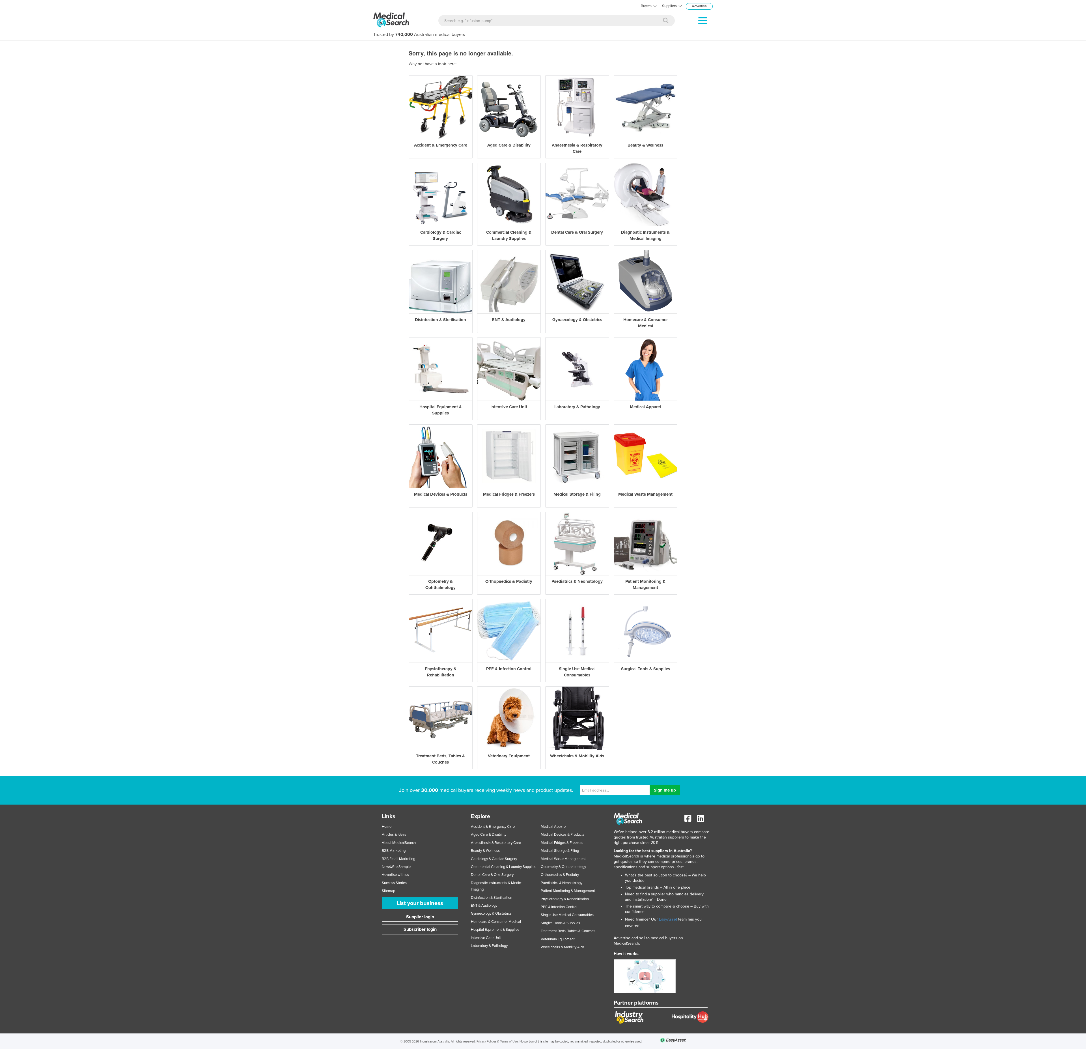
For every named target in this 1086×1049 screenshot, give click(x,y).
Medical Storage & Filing (560, 850)
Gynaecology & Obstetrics (491, 913)
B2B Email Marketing (398, 859)
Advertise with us (395, 874)
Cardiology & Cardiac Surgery (494, 859)
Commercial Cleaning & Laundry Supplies (503, 867)
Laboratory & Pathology (489, 945)
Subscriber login (420, 929)
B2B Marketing (394, 850)
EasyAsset (668, 919)
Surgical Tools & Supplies (560, 923)
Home (386, 826)
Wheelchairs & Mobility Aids (562, 947)
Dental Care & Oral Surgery (492, 874)
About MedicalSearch (399, 843)
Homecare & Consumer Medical (496, 921)
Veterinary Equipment (558, 939)
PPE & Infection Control (559, 907)
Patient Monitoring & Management (568, 891)
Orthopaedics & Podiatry (560, 874)
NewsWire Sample (396, 867)
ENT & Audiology (484, 905)
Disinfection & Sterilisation (491, 897)
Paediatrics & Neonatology (561, 883)
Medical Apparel (553, 826)
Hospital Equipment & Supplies (495, 929)
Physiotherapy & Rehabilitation (565, 899)
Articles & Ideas (394, 834)
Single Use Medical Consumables (567, 915)
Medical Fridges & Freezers (562, 843)
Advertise (699, 6)
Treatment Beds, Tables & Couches (568, 931)
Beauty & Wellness (485, 850)
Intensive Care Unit (486, 938)
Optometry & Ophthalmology (563, 867)
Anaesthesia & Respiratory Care (496, 843)
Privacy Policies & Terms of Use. (498, 1041)
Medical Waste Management (563, 859)
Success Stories (394, 883)
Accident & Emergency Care (493, 826)
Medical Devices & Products (562, 834)
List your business (420, 903)
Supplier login (420, 917)
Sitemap (388, 891)
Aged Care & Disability (488, 834)
